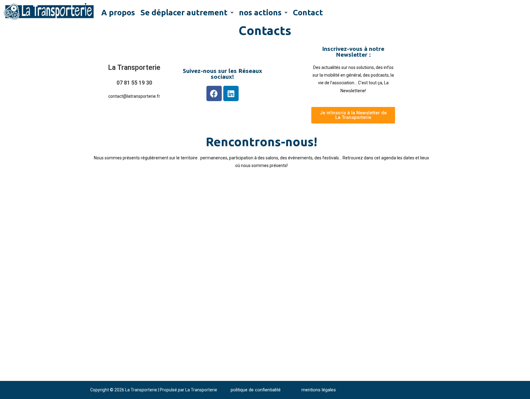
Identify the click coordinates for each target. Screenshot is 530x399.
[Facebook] (214, 93)
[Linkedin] (231, 93)
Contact (308, 12)
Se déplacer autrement (184, 12)
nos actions (260, 12)
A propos (118, 12)
